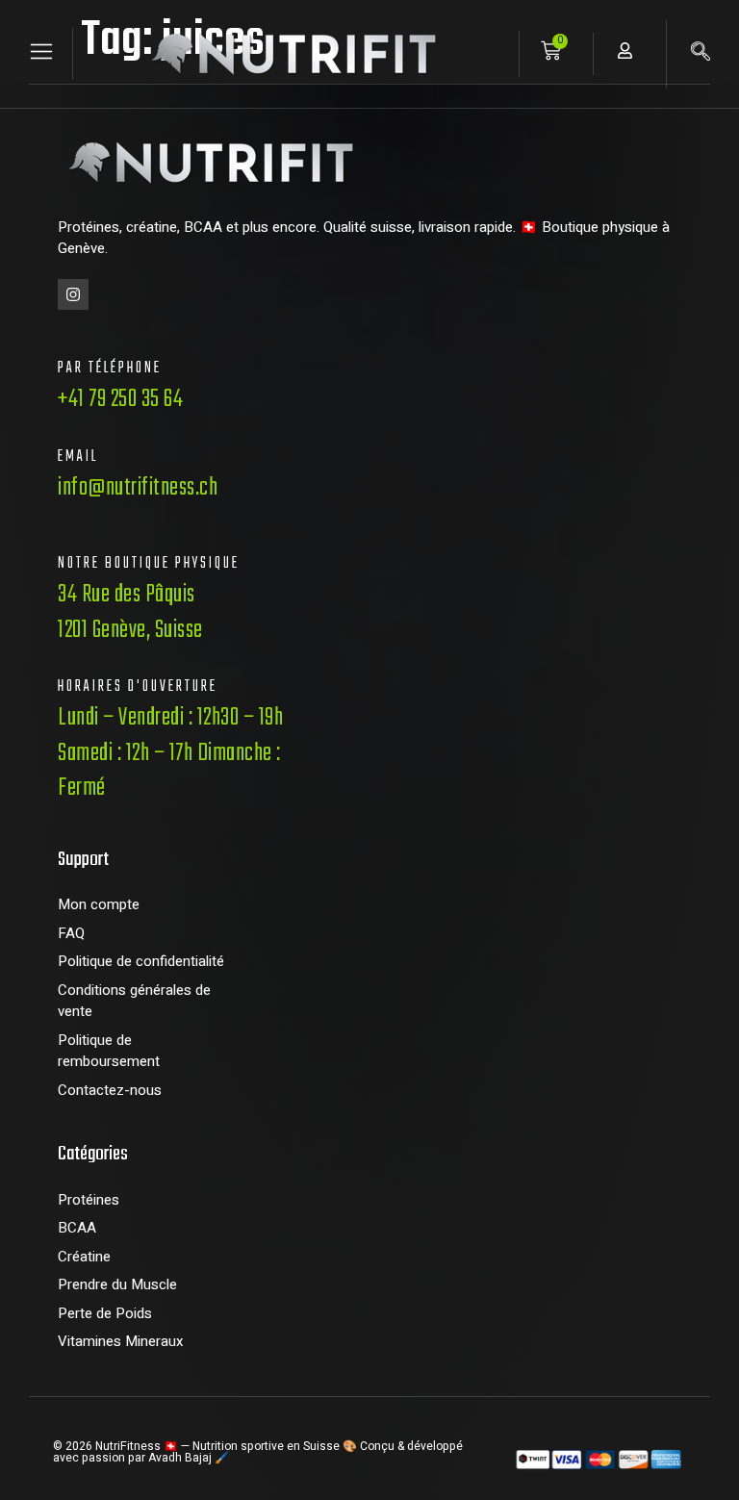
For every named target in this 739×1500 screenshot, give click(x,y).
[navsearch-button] (700, 54)
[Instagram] (73, 294)
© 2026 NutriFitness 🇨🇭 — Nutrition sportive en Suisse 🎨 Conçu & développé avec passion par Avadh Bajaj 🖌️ (258, 1451)
